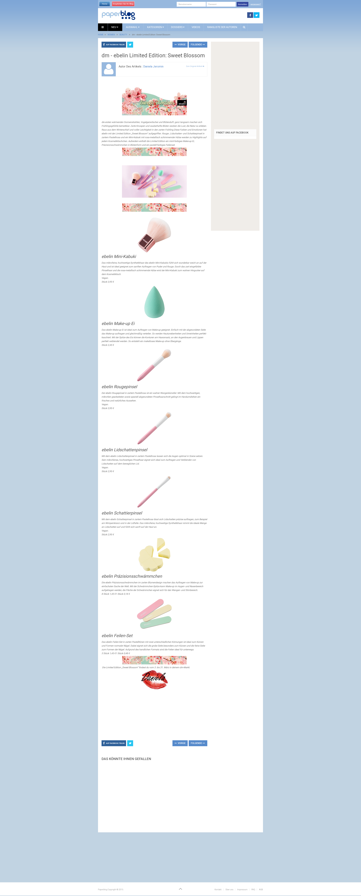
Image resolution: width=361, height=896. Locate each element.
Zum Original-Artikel (194, 66)
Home (104, 4)
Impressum (242, 889)
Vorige (181, 44)
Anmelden (242, 4)
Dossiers (177, 27)
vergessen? (255, 4)
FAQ (253, 889)
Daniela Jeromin (153, 66)
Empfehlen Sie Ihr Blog (123, 4)
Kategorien (154, 27)
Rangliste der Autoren (222, 27)
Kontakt (218, 889)
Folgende (196, 44)
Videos (196, 27)
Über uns (229, 889)
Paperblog (102, 889)
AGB (261, 889)
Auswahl (132, 27)
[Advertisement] (191, 15)
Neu (114, 27)
